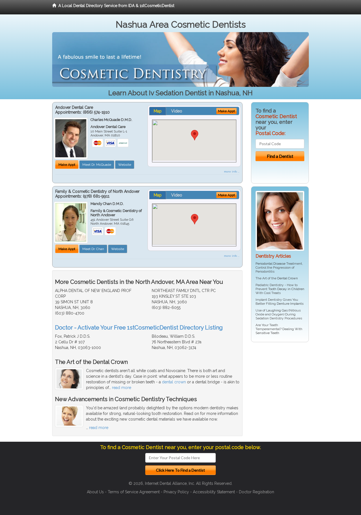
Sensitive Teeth (267, 333)
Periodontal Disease (270, 264)
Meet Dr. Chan (93, 249)
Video (176, 111)
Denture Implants (290, 304)
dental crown (174, 382)
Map (158, 111)
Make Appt (66, 165)
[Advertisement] (280, 390)
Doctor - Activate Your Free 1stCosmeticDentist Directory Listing (139, 327)
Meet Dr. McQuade (96, 165)
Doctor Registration (256, 492)
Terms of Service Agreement (134, 492)
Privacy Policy (176, 492)
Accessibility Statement (214, 492)
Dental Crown (287, 278)
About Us (95, 492)
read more (121, 387)
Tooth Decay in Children (286, 289)
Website (124, 165)
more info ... (231, 171)
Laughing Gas (277, 310)
